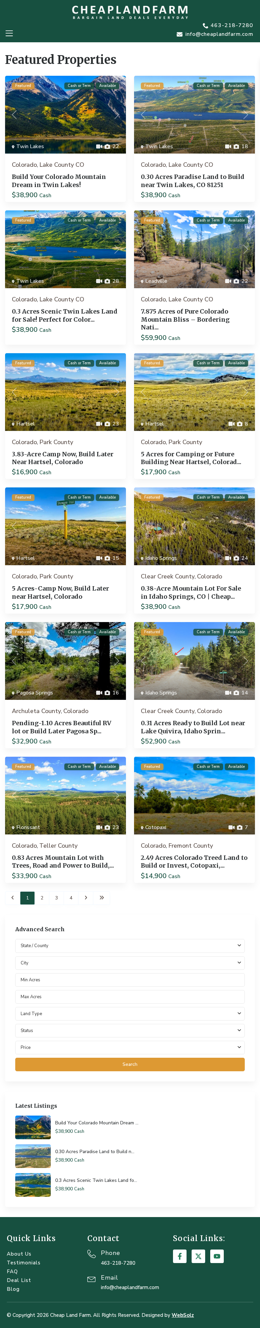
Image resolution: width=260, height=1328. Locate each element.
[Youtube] (217, 1256)
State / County (34, 946)
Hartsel (25, 424)
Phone (110, 1253)
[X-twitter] (198, 1256)
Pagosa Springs (34, 692)
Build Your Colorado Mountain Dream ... (96, 1123)
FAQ (12, 1271)
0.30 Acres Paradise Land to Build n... (94, 1151)
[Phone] (91, 1254)
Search (130, 1064)
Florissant (28, 827)
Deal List (19, 1280)
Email (109, 1278)
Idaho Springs (161, 558)
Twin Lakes (30, 146)
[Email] (91, 1278)
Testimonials (24, 1262)
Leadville (156, 281)
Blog (13, 1289)
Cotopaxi (155, 827)
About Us (19, 1254)
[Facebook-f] (180, 1256)
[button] (9, 33)
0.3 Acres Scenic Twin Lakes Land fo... (96, 1180)
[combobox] (130, 963)
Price (25, 1048)
